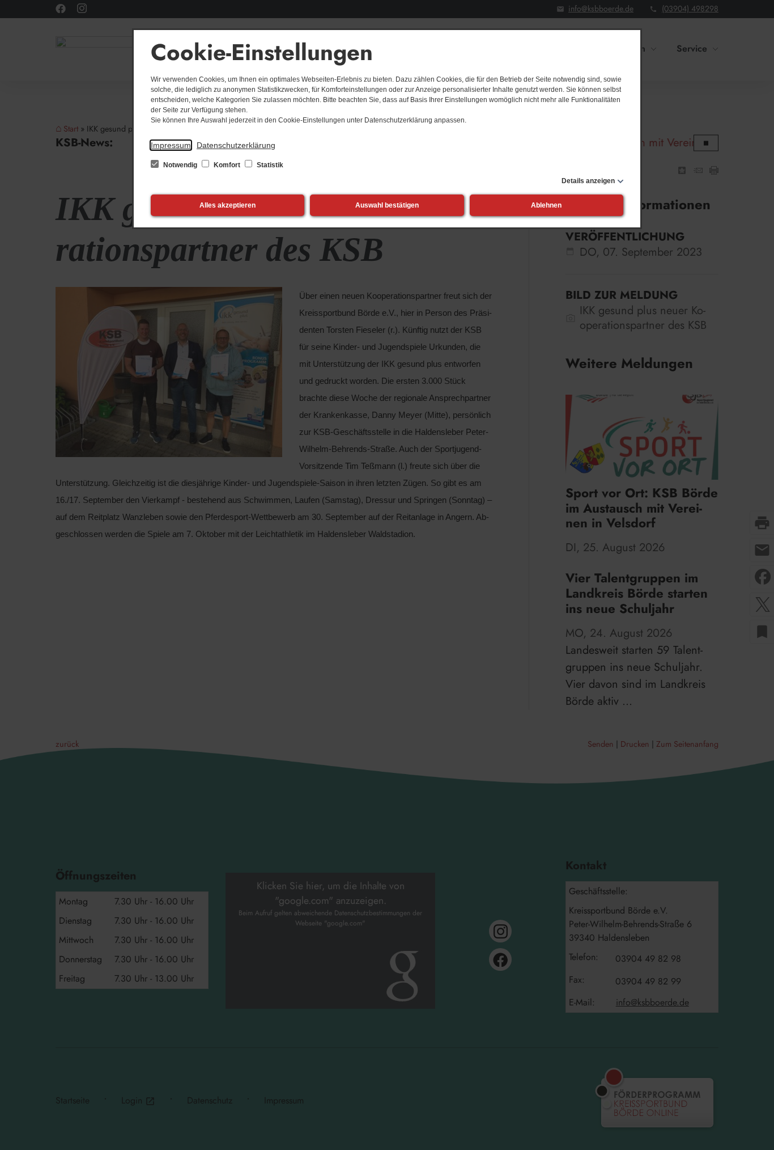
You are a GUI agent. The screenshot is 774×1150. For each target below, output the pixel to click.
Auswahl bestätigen (387, 205)
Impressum (171, 145)
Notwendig (180, 165)
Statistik (269, 165)
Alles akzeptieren (227, 205)
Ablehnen (546, 205)
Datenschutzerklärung (236, 145)
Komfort (227, 165)
